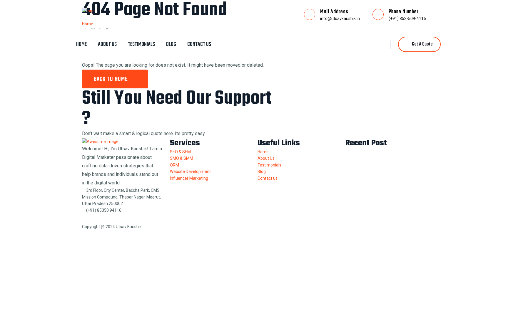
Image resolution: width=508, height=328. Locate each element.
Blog (171, 44)
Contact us (199, 44)
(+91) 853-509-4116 (407, 18)
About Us (107, 44)
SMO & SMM (181, 158)
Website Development (190, 171)
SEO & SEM (180, 151)
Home (81, 44)
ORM (174, 165)
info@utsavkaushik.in (340, 18)
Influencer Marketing (189, 178)
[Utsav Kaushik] (88, 10)
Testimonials (141, 44)
